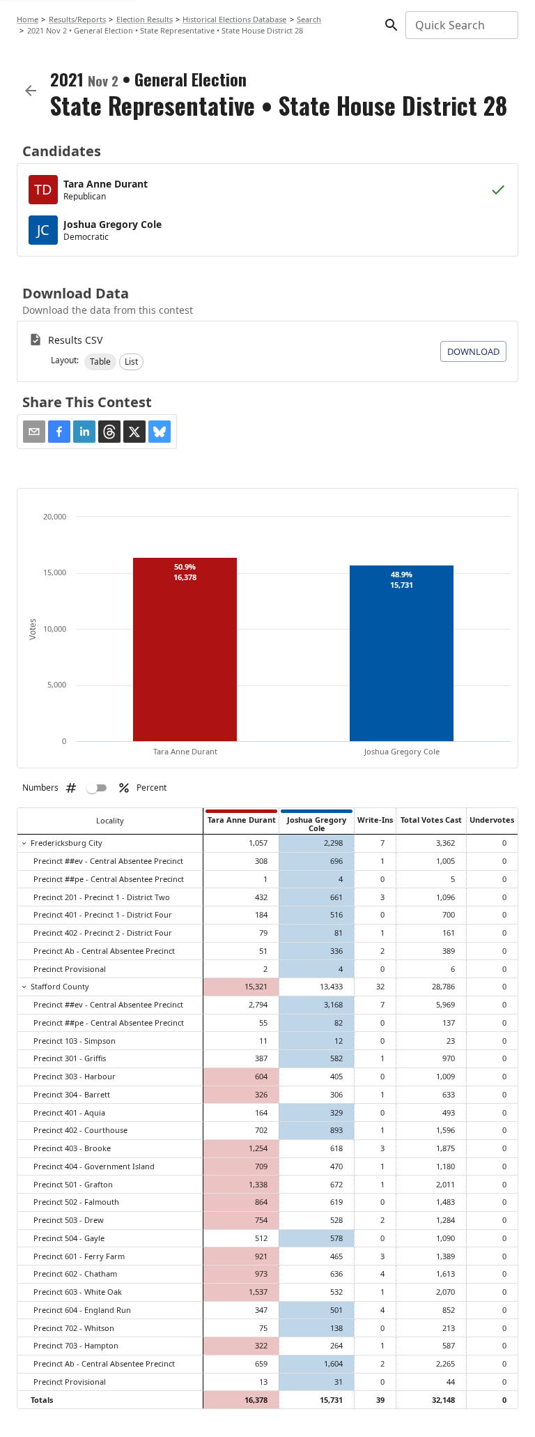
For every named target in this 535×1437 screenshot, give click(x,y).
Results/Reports (77, 19)
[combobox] (461, 25)
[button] (100, 361)
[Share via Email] (34, 431)
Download (473, 351)
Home (27, 19)
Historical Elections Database (234, 19)
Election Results (144, 19)
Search (309, 19)
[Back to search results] (31, 91)
